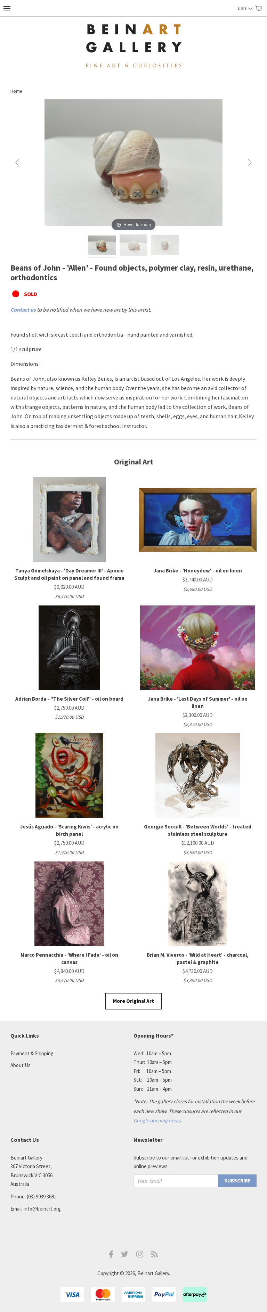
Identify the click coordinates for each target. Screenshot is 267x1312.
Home (16, 91)
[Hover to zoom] (133, 165)
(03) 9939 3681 (41, 1196)
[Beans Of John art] (102, 246)
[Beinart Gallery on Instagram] (139, 1255)
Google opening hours (157, 1120)
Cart (261, 11)
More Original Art (133, 1001)
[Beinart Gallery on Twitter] (124, 1255)
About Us (20, 1065)
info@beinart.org (42, 1208)
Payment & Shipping (32, 1053)
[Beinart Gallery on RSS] (154, 1255)
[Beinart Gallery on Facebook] (111, 1256)
